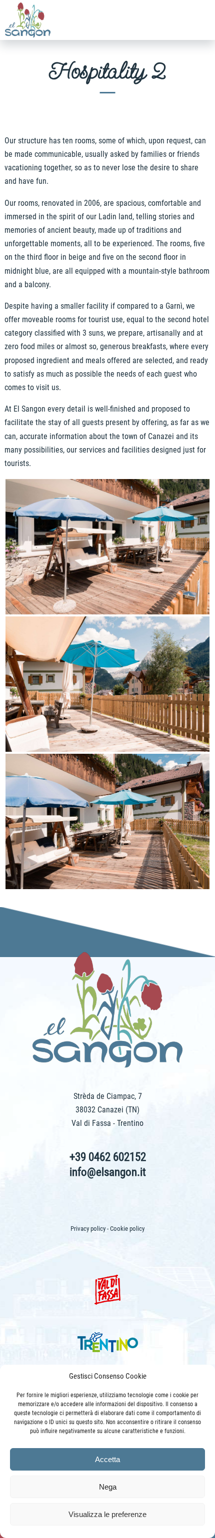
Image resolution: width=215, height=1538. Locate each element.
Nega (107, 1487)
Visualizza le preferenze (107, 1514)
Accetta (107, 1459)
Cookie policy (127, 1228)
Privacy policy (88, 1228)
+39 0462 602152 (108, 1157)
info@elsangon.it (108, 1172)
